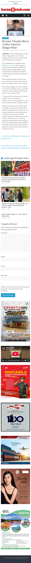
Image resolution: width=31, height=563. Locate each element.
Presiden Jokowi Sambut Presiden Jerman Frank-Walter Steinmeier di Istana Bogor (14, 179)
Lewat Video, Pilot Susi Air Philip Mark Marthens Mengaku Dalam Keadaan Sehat (15, 148)
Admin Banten (15, 50)
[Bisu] (25, 360)
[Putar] (3, 360)
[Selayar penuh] (28, 360)
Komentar (4, 233)
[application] (15, 354)
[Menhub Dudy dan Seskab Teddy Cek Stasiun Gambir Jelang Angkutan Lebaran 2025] (15, 188)
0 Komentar (24, 50)
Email (3, 266)
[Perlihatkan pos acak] (28, 15)
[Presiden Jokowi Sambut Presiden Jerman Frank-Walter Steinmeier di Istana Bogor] (15, 162)
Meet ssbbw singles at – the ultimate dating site (14, 215)
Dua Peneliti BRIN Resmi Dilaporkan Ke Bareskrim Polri (15, 137)
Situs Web (4, 275)
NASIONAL (5, 38)
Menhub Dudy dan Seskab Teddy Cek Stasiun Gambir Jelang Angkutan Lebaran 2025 (14, 205)
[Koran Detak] (3, 15)
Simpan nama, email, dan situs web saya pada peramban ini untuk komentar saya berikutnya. (15, 289)
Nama (3, 257)
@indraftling (10, 65)
